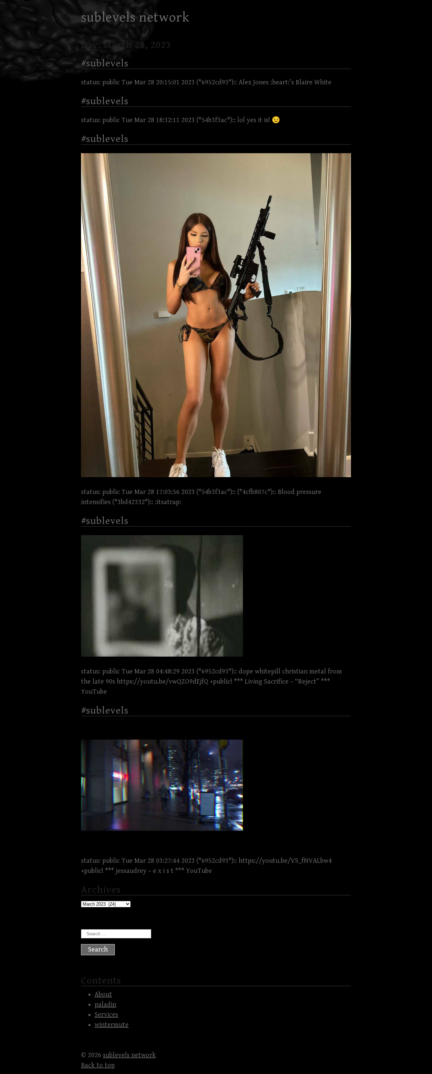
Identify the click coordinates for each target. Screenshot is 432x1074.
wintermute (111, 1025)
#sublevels (105, 63)
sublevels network (135, 17)
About (103, 994)
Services (106, 1015)
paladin (105, 1005)
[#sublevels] (216, 475)
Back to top (98, 1065)
